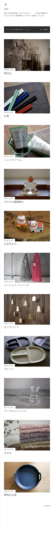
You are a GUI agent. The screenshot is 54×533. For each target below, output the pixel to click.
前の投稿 (47, 506)
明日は (8, 73)
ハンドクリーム (13, 160)
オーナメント (11, 327)
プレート (9, 369)
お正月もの (10, 243)
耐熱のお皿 (10, 494)
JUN (6, 9)
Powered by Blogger (29, 521)
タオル (8, 452)
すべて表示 (44, 29)
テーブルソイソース (15, 411)
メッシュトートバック (16, 285)
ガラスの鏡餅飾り (14, 201)
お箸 (6, 115)
